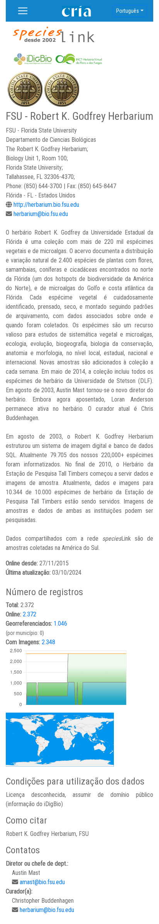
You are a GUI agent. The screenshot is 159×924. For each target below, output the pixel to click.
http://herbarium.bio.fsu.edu (46, 204)
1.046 (60, 623)
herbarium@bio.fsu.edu (41, 214)
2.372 (29, 614)
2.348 (48, 642)
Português (127, 11)
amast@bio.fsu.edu (42, 882)
